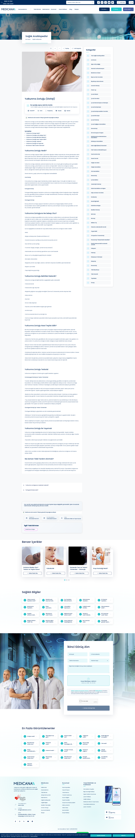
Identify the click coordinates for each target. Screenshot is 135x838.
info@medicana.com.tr (24, 810)
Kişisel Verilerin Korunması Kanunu (80, 690)
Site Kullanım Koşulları (88, 789)
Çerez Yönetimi (87, 807)
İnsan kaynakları (66, 787)
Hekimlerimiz (44, 797)
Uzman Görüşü (44, 807)
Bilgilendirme (98, 690)
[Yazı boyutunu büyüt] (55, 48)
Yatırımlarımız (65, 792)
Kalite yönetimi (66, 805)
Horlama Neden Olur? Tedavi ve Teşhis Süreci (8, 568)
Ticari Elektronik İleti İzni (89, 804)
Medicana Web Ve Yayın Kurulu (91, 801)
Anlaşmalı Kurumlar (46, 795)
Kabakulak (27, 568)
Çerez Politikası (34, 836)
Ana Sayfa (27, 39)
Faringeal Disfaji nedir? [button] (32, 490)
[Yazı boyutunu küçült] (59, 48)
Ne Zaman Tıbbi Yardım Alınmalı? (35, 145)
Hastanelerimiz (44, 790)
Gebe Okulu (65, 807)
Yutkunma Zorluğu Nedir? (33, 133)
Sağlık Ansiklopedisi (36, 39)
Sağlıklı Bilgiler (44, 802)
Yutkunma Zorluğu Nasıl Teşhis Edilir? (36, 139)
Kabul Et (123, 835)
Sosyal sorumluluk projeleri (68, 802)
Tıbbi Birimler (44, 792)
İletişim (43, 812)
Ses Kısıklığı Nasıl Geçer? (101, 568)
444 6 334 (21, 805)
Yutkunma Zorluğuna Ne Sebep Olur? (36, 135)
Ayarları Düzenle (101, 835)
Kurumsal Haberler (45, 810)
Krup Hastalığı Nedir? (77, 568)
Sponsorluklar (65, 810)
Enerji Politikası (65, 812)
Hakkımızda (44, 787)
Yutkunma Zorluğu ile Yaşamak (34, 143)
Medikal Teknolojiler (46, 805)
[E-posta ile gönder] (51, 48)
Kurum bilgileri (65, 797)
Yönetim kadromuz (67, 795)
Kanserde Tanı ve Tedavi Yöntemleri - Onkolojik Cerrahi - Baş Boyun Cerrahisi (55, 568)
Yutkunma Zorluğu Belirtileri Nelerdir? (36, 137)
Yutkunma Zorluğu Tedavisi (33, 141)
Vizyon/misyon (66, 790)
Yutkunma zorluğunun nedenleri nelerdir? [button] (37, 485)
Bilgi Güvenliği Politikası (88, 791)
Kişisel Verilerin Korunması (89, 794)
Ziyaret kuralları (66, 800)
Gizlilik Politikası (87, 799)
